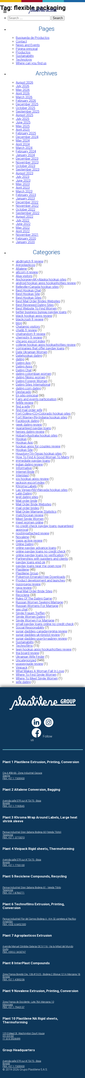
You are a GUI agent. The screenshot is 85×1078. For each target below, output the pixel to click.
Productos (23, 52)
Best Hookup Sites (29, 298)
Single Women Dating (30, 617)
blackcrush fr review (29, 319)
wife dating (23, 682)
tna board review (27, 653)
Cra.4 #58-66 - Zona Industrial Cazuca (22, 773)
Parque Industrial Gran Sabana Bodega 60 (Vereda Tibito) (32, 832)
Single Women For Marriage (35, 620)
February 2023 (26, 195)
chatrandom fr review (30, 334)
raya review (24, 588)
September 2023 (27, 169)
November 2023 (27, 162)
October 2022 (25, 209)
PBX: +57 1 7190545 (14, 806)
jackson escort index (30, 482)
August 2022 (24, 216)
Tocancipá (8, 835)
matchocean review (29, 515)
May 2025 (23, 126)
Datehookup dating (29, 355)
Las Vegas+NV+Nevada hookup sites (42, 490)
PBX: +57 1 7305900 (14, 778)
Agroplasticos (25, 265)
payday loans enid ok (30, 562)
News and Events (28, 45)
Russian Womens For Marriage (37, 606)
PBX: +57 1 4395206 (14, 979)
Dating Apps (24, 366)
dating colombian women (33, 374)
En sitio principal (27, 395)
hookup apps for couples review (38, 446)
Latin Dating (24, 493)
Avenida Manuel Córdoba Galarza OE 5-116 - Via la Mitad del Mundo (38, 946)
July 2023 (22, 177)
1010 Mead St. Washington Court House (23, 1033)
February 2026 (26, 101)
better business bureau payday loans (41, 312)
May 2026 (23, 90)
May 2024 (23, 140)
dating (20, 359)
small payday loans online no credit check (45, 624)
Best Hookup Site (28, 294)
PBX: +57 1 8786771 (14, 893)
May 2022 (23, 228)
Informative (24, 468)
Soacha (6, 776)
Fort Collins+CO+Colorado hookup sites (43, 413)
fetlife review (24, 403)
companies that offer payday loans (40, 348)
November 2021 (27, 235)
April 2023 (23, 187)
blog (19, 323)
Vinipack (21, 667)
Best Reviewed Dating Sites (35, 305)
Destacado (23, 392)
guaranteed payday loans (33, 428)
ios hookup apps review (32, 479)
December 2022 (27, 202)
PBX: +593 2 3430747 (14, 952)
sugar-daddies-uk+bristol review (38, 635)
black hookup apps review (34, 316)
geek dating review (29, 425)
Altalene (21, 269)
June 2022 (23, 224)
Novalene (22, 537)
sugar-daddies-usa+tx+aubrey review (41, 638)
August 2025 (24, 115)
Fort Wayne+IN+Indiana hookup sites (41, 417)
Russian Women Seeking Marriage (39, 602)
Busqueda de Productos (32, 38)
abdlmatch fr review (29, 261)
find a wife (23, 406)
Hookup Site (24, 450)
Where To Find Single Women (36, 675)
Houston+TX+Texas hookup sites (39, 453)
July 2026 (22, 86)
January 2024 (25, 155)
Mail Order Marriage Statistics (36, 511)
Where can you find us (31, 63)
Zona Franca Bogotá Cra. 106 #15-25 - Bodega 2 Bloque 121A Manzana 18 (41, 974)
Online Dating (25, 544)
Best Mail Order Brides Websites (38, 301)
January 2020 (25, 242)
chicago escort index (30, 341)
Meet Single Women (30, 519)
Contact (21, 41)
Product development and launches (40, 580)
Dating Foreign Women (31, 381)
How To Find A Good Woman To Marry (42, 457)
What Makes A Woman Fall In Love (40, 671)
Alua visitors (24, 276)
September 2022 (27, 213)
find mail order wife (29, 410)
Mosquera (8, 1004)
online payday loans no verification (40, 555)
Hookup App (24, 442)
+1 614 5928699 (11, 1039)
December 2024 (27, 137)
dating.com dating (28, 388)
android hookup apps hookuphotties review (46, 283)
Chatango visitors (28, 327)
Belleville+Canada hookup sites (37, 287)
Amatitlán (8, 921)
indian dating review (29, 464)
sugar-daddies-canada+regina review (41, 631)
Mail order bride (26, 501)
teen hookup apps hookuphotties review (44, 649)
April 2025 (23, 130)
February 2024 (26, 151)
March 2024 (24, 148)
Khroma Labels (26, 486)
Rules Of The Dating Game (34, 598)
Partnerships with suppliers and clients (42, 559)
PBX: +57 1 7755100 (14, 865)
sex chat (22, 609)
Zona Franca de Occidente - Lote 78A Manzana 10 (28, 1002)
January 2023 (25, 198)
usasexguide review (29, 664)
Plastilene (22, 569)
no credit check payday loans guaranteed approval (44, 527)
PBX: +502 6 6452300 (14, 924)
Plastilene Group (27, 573)
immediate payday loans (33, 461)
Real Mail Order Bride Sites (34, 591)
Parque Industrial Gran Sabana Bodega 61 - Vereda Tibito (32, 887)
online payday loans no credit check (41, 551)
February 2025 (26, 133)
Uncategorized (26, 660)
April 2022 (23, 231)
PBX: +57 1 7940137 (14, 1007)
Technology (24, 60)
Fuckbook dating (27, 421)
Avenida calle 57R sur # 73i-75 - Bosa (22, 801)
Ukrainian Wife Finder (30, 657)
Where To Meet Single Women (37, 678)
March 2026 (24, 97)
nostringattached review (32, 533)
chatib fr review (26, 330)
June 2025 (23, 122)
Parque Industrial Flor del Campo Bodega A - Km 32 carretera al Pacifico (39, 919)
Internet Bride (25, 472)
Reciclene (22, 595)
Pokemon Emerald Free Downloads (40, 577)
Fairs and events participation (36, 399)
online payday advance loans (36, 548)
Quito (5, 949)
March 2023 (24, 191)
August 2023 (24, 173)
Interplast (22, 475)
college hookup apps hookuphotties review (46, 345)
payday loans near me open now (38, 566)
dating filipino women (30, 377)
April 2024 (23, 144)
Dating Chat (24, 370)
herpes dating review (30, 432)
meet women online (29, 522)
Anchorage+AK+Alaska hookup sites (41, 279)
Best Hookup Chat (28, 290)
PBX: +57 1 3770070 (14, 837)
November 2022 (27, 206)
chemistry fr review (29, 337)
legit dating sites (27, 497)
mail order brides (27, 508)
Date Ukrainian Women (31, 352)
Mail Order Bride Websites (33, 504)
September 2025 (27, 111)
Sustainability (25, 56)
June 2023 (23, 180)
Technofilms (24, 646)
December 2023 (27, 159)
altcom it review (27, 272)
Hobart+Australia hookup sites (37, 435)
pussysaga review (28, 584)
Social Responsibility (30, 627)
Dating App (23, 363)
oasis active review (29, 540)
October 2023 (25, 166)
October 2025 (25, 108)
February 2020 (26, 238)
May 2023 (23, 184)
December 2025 (27, 104)
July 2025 (22, 119)
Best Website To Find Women (36, 308)
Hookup (21, 439)
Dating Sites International (33, 384)
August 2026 (24, 82)
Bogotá (6, 803)
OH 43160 (8, 1036)
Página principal (27, 49)
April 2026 (23, 93)
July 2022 (22, 220)
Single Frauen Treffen (30, 613)
